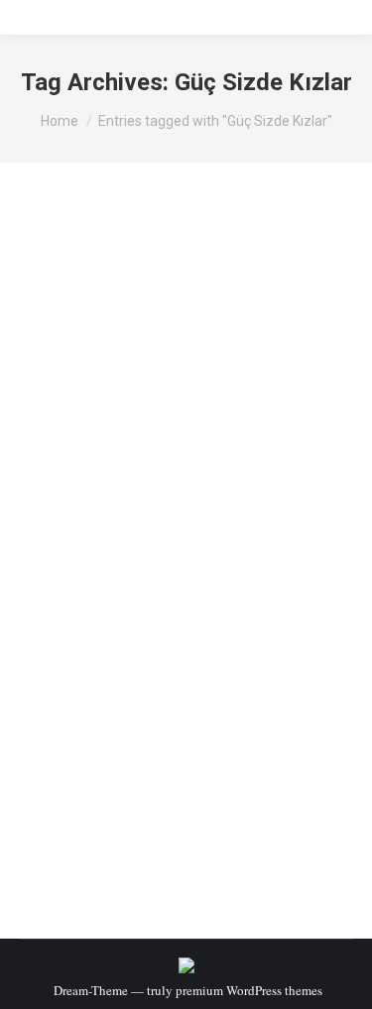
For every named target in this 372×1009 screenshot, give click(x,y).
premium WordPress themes (249, 990)
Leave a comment (92, 551)
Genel (60, 533)
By (118, 533)
